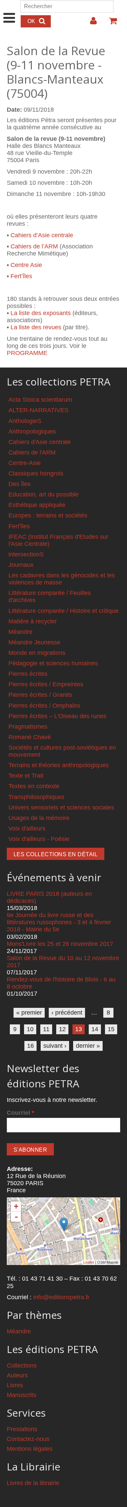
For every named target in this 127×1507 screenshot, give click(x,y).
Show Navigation (9, 11)
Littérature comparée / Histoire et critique (63, 610)
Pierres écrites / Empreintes (45, 684)
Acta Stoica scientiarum (40, 399)
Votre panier (110, 23)
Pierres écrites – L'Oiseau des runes (57, 716)
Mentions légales (29, 1448)
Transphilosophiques (36, 797)
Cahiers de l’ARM (34, 246)
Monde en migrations (36, 652)
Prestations (22, 1429)
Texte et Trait (25, 775)
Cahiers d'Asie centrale (39, 442)
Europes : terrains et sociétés (47, 515)
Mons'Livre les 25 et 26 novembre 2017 (60, 943)
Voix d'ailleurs (26, 828)
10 (30, 1029)
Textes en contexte (33, 786)
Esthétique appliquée (36, 505)
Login (90, 23)
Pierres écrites (27, 673)
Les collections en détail (56, 854)
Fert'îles (19, 526)
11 (46, 1029)
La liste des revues (35, 327)
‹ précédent (66, 1012)
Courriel (20, 1112)
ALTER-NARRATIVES (38, 410)
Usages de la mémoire (38, 818)
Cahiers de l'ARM (32, 452)
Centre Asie (26, 265)
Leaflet (88, 1262)
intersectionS (26, 554)
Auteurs (17, 1375)
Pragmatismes (27, 726)
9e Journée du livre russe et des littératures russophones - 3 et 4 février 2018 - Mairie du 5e (59, 922)
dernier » (88, 1045)
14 (94, 1029)
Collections (22, 1365)
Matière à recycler (32, 621)
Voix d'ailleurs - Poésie (38, 839)
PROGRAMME (27, 353)
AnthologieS (24, 421)
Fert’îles (21, 276)
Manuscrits (21, 1395)
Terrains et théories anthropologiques (58, 765)
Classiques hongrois (35, 473)
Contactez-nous (28, 1439)
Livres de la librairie (33, 1483)
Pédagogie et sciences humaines (53, 663)
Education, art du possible (43, 494)
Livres (15, 1385)
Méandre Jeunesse (34, 642)
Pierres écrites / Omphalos (44, 705)
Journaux (21, 564)
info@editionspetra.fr (61, 1297)
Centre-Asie (24, 463)
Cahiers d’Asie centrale (41, 235)
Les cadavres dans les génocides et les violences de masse (61, 579)
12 (62, 1029)
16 (30, 1045)
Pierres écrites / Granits (40, 694)
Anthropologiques (32, 431)
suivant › (54, 1045)
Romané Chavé (29, 737)
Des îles (19, 484)
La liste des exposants (40, 313)
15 (111, 1029)
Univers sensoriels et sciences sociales (61, 807)
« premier (29, 1012)
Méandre (20, 631)
